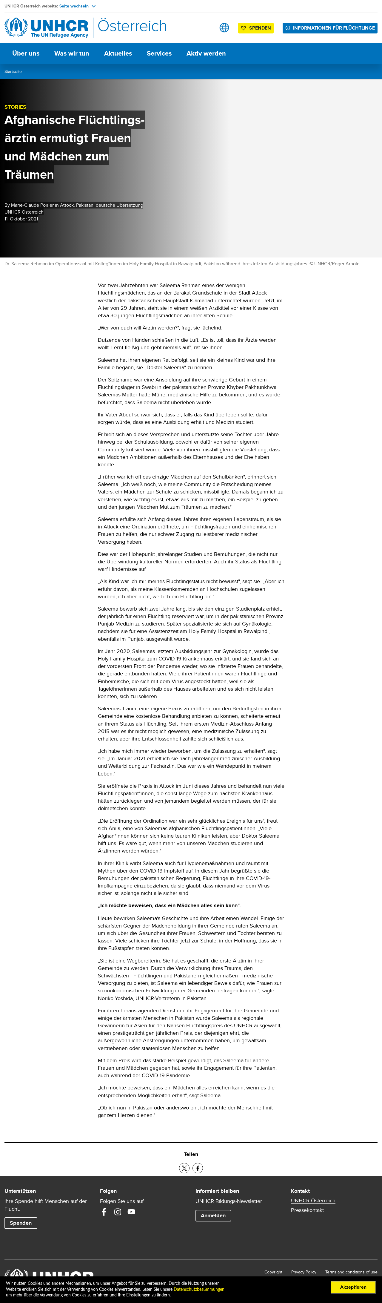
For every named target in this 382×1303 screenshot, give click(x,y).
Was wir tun (71, 53)
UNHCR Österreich (313, 1200)
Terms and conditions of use (351, 1272)
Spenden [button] (260, 27)
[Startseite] (46, 27)
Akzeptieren (353, 1287)
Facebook (104, 1212)
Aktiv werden (206, 53)
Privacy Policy (303, 1272)
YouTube (131, 1212)
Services (159, 53)
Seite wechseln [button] (74, 6)
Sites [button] (224, 28)
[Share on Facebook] (197, 1168)
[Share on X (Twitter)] (184, 1168)
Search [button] (205, 28)
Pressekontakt (307, 1210)
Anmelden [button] (213, 1215)
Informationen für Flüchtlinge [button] (334, 27)
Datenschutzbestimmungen (199, 1289)
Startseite (13, 71)
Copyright (273, 1272)
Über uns (25, 53)
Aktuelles (118, 53)
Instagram (117, 1212)
